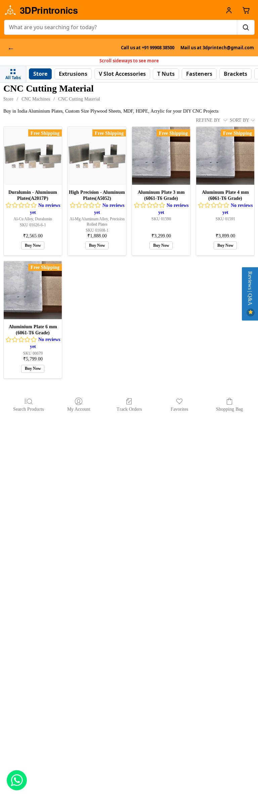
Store (8, 99)
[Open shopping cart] (246, 10)
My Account (78, 409)
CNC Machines (36, 99)
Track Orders (129, 409)
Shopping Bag (229, 409)
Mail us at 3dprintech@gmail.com (217, 48)
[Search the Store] (245, 27)
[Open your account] (229, 10)
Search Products (28, 409)
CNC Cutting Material (79, 99)
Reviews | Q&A (250, 289)
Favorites (179, 409)
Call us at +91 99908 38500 (147, 48)
